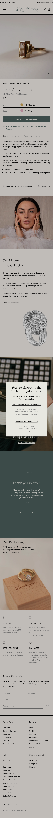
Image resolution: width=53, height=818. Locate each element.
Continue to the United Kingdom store (26, 404)
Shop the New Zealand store (27, 421)
